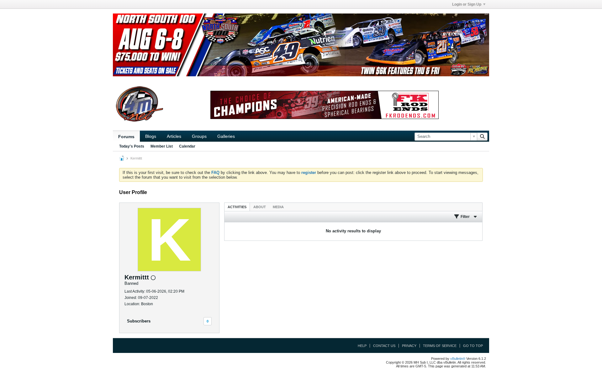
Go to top (473, 346)
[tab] (237, 207)
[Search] (482, 137)
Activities (237, 207)
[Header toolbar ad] (324, 105)
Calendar (187, 146)
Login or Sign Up (466, 4)
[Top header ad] (301, 45)
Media (278, 207)
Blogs (150, 136)
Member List (161, 146)
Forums (126, 136)
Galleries (226, 136)
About (259, 207)
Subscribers (138, 321)
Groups (199, 136)
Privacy (409, 346)
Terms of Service (440, 346)
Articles (174, 136)
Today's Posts (131, 146)
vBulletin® (457, 358)
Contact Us (384, 346)
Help (362, 346)
